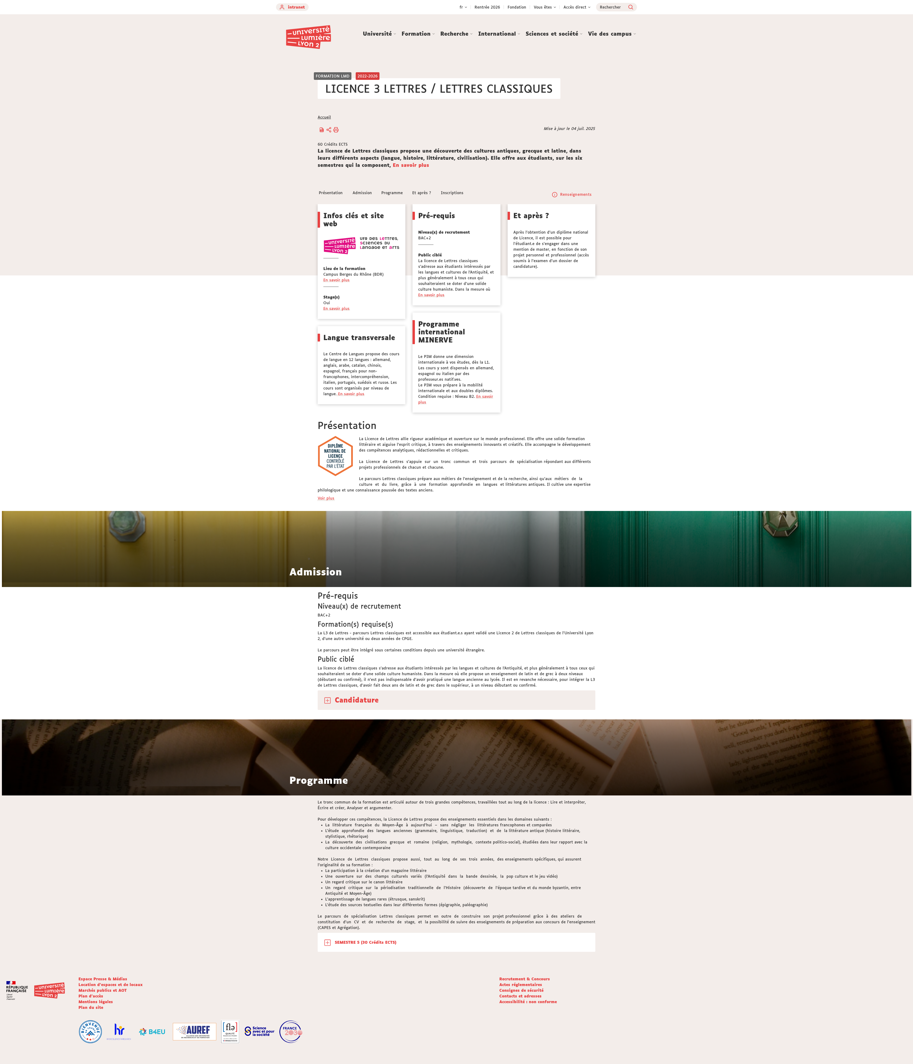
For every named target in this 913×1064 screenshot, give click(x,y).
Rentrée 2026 (487, 7)
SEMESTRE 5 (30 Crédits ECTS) (365, 942)
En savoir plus (411, 165)
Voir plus (326, 498)
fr (461, 7)
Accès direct (574, 7)
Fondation (517, 7)
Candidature (357, 700)
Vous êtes (543, 7)
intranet (296, 7)
